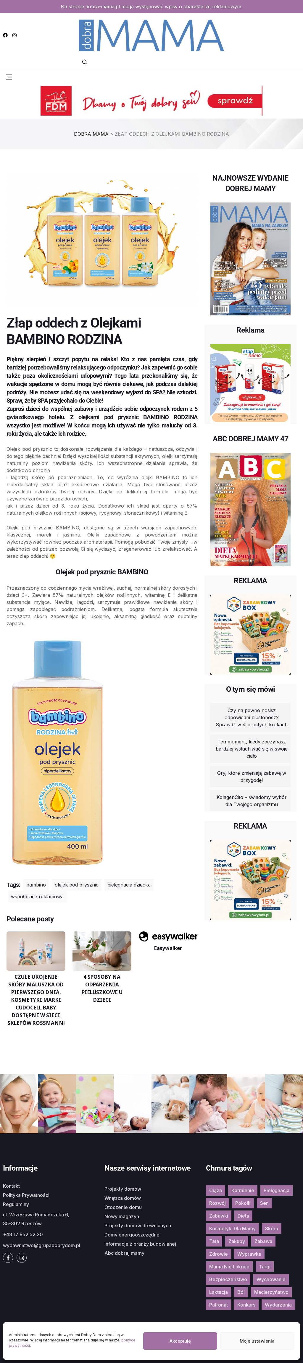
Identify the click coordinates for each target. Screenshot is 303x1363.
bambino (36, 885)
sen (264, 1203)
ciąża (215, 1190)
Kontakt (11, 1186)
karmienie (242, 1190)
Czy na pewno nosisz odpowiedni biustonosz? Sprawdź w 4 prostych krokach (252, 717)
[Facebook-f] (8, 1258)
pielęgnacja (276, 1190)
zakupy (236, 1241)
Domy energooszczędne (131, 1235)
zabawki (218, 1216)
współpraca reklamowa (37, 897)
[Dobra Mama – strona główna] (151, 35)
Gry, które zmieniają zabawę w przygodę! (251, 776)
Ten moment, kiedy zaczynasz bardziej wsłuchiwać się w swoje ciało (252, 749)
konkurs (246, 1305)
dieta (243, 1216)
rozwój (217, 1203)
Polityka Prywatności (26, 1195)
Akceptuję (180, 1341)
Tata (214, 1241)
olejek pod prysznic (77, 885)
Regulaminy (16, 1204)
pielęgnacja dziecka (129, 885)
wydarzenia (278, 1305)
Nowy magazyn (121, 1216)
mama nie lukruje (229, 1267)
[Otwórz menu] (9, 76)
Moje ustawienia (257, 1341)
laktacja (218, 1292)
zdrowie (218, 1254)
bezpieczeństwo (228, 1279)
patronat (218, 1305)
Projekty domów (122, 1189)
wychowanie (271, 1279)
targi (264, 1267)
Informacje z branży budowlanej (140, 1244)
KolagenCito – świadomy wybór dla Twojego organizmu (252, 800)
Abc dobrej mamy (124, 1253)
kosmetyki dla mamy (232, 1228)
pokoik (243, 1203)
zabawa (263, 1241)
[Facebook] (5, 35)
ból (241, 1292)
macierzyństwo (271, 1292)
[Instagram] (14, 35)
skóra (271, 1228)
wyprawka (249, 1254)
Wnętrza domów (122, 1198)
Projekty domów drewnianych (137, 1226)
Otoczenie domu (123, 1207)
